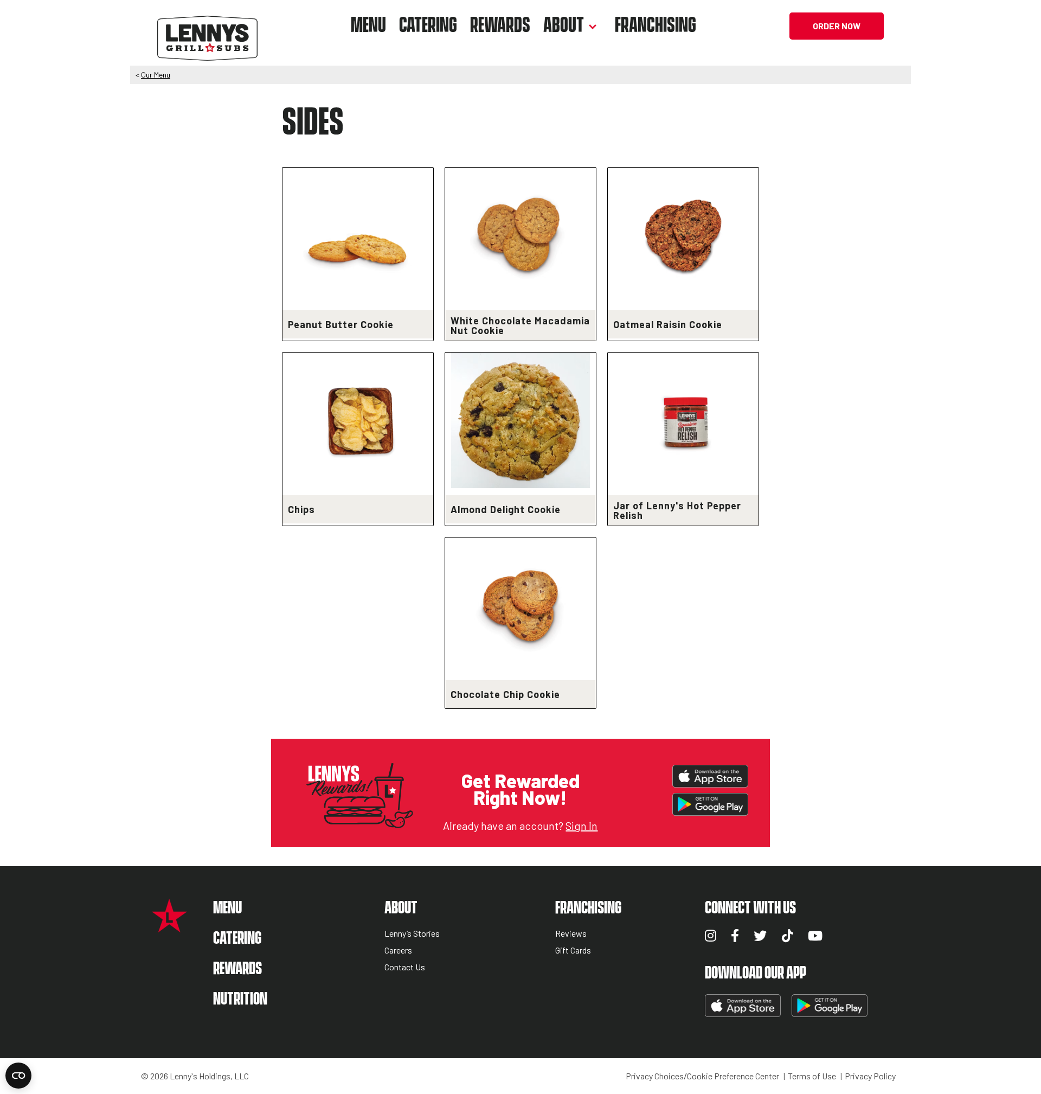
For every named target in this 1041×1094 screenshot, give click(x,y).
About (563, 26)
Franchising (655, 26)
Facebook (735, 935)
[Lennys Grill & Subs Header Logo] (207, 25)
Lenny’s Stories (412, 933)
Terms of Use (812, 1076)
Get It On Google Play (710, 804)
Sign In (581, 825)
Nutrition (240, 999)
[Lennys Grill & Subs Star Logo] (169, 927)
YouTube (815, 935)
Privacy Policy (870, 1076)
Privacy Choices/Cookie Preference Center (702, 1076)
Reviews (571, 933)
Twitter (760, 935)
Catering (428, 26)
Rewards (500, 26)
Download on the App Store (710, 776)
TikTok (787, 935)
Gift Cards (573, 950)
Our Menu (155, 74)
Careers (398, 950)
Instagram (710, 935)
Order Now (836, 26)
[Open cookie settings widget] (18, 1076)
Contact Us (404, 967)
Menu (368, 26)
